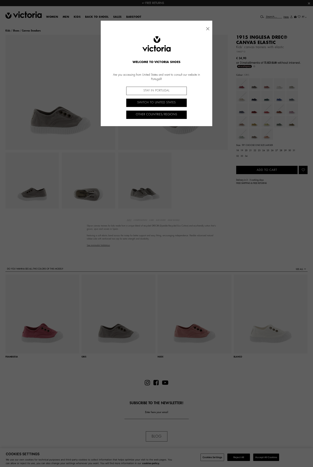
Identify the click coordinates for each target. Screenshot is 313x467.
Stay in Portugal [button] (156, 90)
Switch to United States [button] (156, 102)
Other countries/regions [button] (156, 114)
